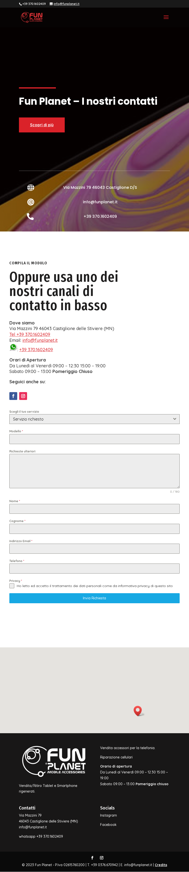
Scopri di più (42, 124)
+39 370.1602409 (36, 349)
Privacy (15, 581)
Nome (14, 501)
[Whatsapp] (13, 349)
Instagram (108, 815)
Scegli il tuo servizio (24, 411)
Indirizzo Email (20, 541)
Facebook (108, 824)
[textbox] (90, 419)
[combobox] (94, 419)
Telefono (16, 561)
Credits (161, 865)
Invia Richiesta (94, 598)
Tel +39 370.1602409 (29, 334)
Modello (16, 431)
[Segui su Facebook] (13, 396)
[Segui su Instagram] (23, 396)
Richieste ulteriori (22, 451)
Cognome (17, 521)
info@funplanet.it (40, 340)
